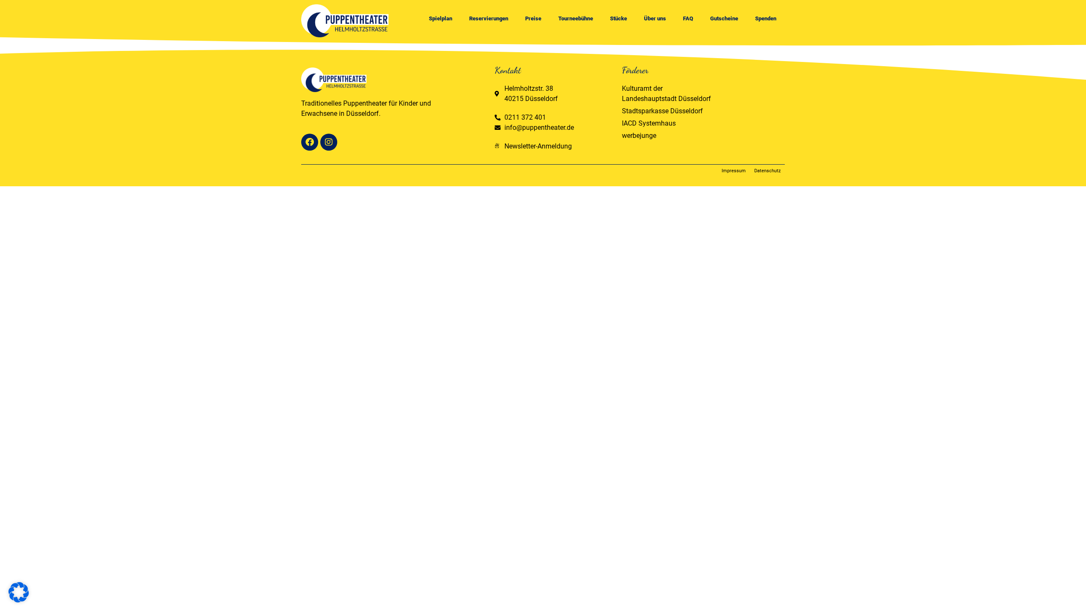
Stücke (618, 18)
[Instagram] (328, 142)
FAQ (688, 18)
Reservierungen (488, 18)
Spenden (765, 18)
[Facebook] (309, 142)
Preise (533, 18)
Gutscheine (724, 18)
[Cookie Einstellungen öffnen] (18, 600)
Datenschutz (767, 171)
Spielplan (440, 18)
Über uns (655, 18)
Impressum (734, 171)
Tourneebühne (575, 18)
